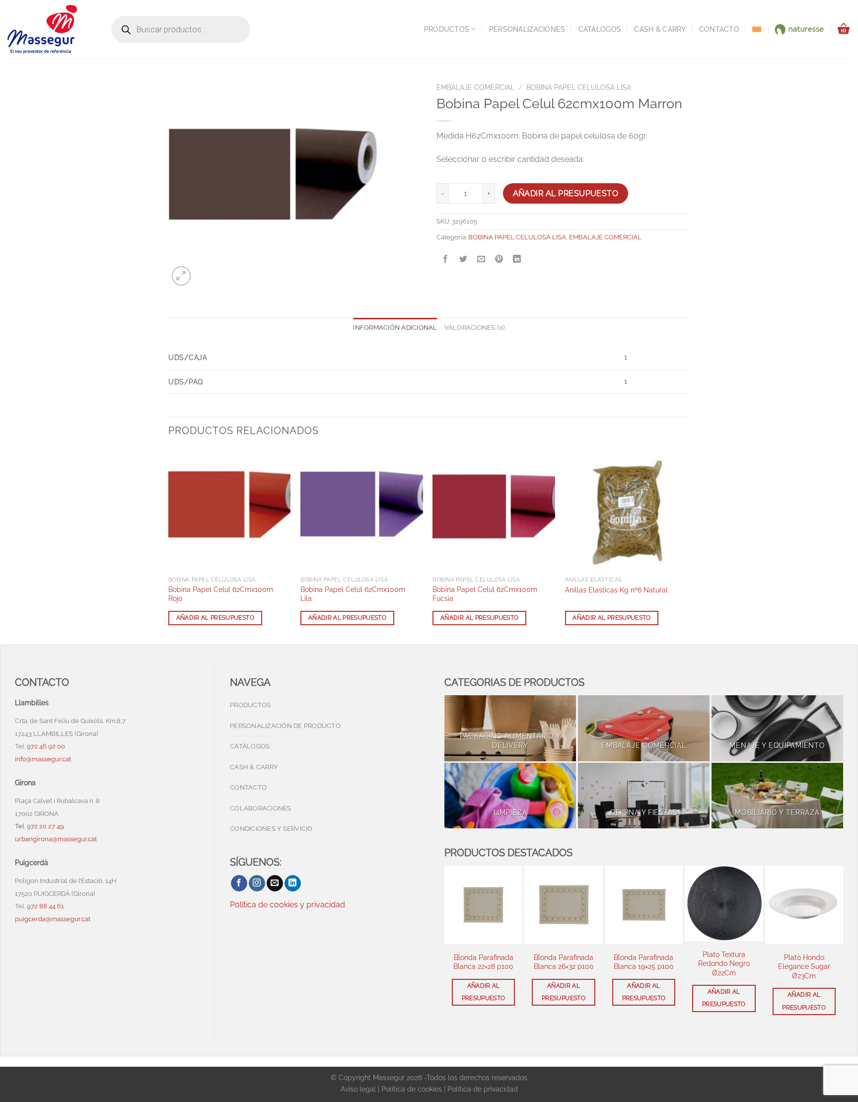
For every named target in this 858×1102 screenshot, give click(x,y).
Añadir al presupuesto (566, 193)
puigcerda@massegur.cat (52, 919)
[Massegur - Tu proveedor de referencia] (49, 29)
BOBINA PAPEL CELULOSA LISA (578, 87)
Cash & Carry (660, 29)
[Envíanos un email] (275, 883)
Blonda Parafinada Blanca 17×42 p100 (644, 962)
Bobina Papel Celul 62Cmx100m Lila (352, 594)
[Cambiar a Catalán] (756, 29)
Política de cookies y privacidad (287, 904)
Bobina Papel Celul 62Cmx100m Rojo (220, 594)
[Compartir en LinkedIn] (517, 259)
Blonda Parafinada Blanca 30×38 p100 (804, 962)
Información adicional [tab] (395, 327)
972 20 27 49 (45, 826)
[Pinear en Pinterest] (499, 259)
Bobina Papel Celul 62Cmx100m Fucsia (484, 594)
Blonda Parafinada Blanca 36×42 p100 (724, 962)
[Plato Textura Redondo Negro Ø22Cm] (483, 903)
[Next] (686, 546)
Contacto (719, 29)
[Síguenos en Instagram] (257, 883)
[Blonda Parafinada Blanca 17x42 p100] (644, 905)
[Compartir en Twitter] (463, 259)
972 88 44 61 (45, 906)
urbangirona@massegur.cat (56, 839)
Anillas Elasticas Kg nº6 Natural (616, 590)
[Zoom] (181, 276)
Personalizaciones (527, 29)
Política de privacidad (482, 1089)
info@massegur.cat (43, 759)
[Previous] (168, 546)
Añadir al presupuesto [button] (215, 617)
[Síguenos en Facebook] (239, 883)
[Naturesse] (799, 29)
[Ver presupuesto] (844, 29)
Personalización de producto (285, 726)
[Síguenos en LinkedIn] (293, 883)
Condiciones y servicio (271, 828)
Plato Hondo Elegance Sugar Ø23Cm (564, 966)
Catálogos (600, 29)
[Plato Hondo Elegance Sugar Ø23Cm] (563, 905)
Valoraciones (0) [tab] (474, 327)
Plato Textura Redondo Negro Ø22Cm (483, 963)
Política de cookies (411, 1089)
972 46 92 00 (47, 746)
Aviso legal (358, 1089)
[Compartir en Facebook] (445, 259)
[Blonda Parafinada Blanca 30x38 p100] (804, 905)
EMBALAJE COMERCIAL (475, 87)
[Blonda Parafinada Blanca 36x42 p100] (724, 905)
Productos (447, 29)
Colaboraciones (260, 808)
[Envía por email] (481, 259)
